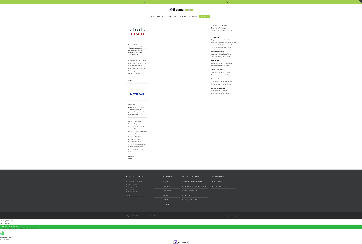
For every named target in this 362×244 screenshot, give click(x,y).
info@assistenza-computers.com (150, 2)
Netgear (131, 104)
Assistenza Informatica (219, 186)
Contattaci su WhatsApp (218, 28)
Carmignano (136, 47)
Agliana (130, 47)
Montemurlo (142, 48)
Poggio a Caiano (136, 50)
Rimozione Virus (215, 79)
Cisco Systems (134, 44)
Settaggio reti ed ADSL (217, 70)
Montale (136, 48)
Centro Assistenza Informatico (193, 182)
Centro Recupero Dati (190, 191)
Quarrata (130, 52)
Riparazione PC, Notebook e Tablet (195, 186)
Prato (142, 50)
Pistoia (130, 50)
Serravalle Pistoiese (138, 52)
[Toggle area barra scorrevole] (360, 1)
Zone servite (135, 54)
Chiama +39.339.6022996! (219, 25)
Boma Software (217, 182)
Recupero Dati (215, 60)
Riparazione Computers (218, 88)
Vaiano (130, 54)
